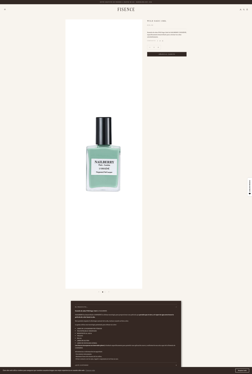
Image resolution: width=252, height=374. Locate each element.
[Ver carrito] (247, 9)
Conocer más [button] (90, 370)
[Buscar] (244, 9)
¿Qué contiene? (82, 365)
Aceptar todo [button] (242, 370)
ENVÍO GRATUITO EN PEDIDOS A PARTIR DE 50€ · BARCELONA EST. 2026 (126, 2)
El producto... (81, 307)
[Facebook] (157, 40)
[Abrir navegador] (5, 9)
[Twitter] (160, 40)
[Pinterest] (162, 40)
